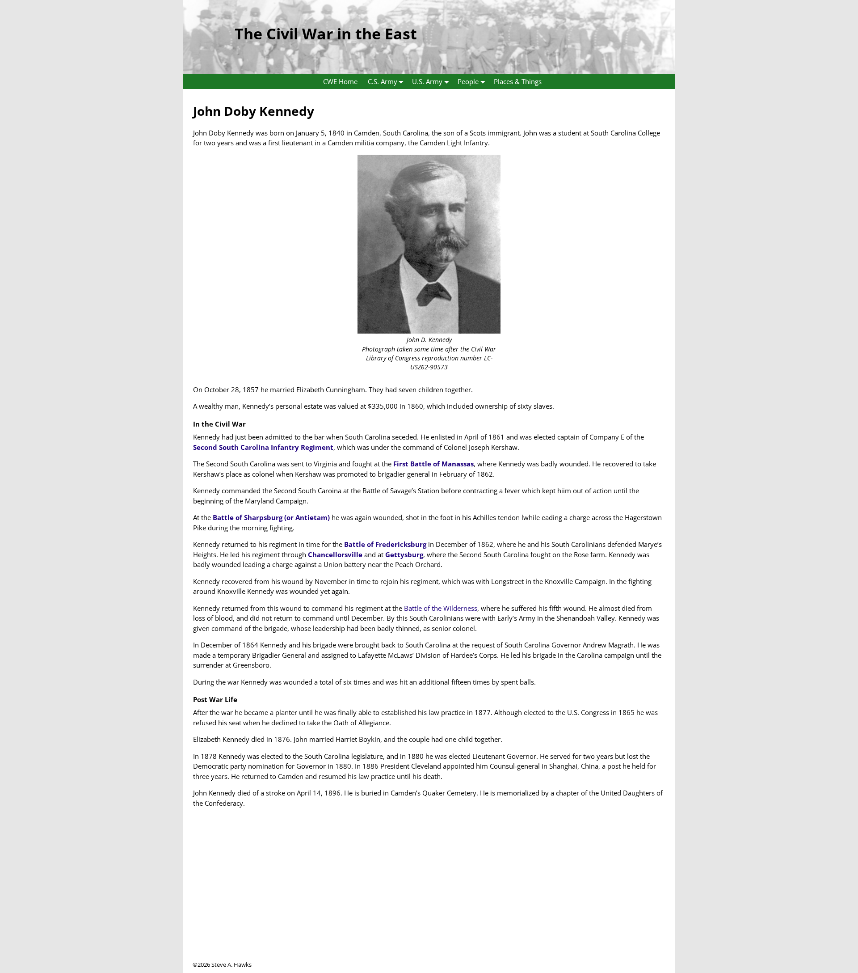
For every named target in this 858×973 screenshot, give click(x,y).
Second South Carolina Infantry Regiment (263, 447)
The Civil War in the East (326, 33)
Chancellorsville (335, 554)
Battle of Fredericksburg (385, 544)
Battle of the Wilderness (440, 608)
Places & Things (518, 81)
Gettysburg (404, 554)
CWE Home (340, 81)
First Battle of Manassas (433, 463)
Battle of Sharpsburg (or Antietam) (271, 517)
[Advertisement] (429, 897)
